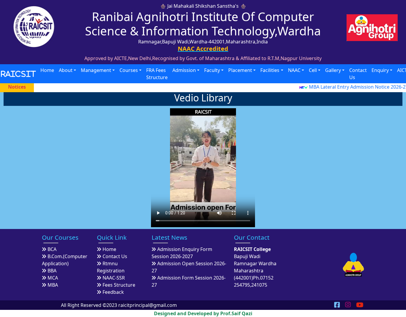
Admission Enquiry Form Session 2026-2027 (182, 253)
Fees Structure (119, 285)
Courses (128, 70)
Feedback (113, 292)
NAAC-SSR (114, 277)
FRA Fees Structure (157, 74)
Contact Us (358, 74)
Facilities (269, 70)
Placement (240, 70)
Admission (184, 70)
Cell (313, 70)
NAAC (294, 70)
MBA (53, 285)
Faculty (212, 70)
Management (96, 70)
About (66, 70)
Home (47, 70)
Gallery (333, 70)
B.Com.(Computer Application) (64, 260)
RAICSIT (18, 73)
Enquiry (380, 70)
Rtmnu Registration (111, 267)
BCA (52, 249)
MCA (53, 277)
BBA (52, 270)
